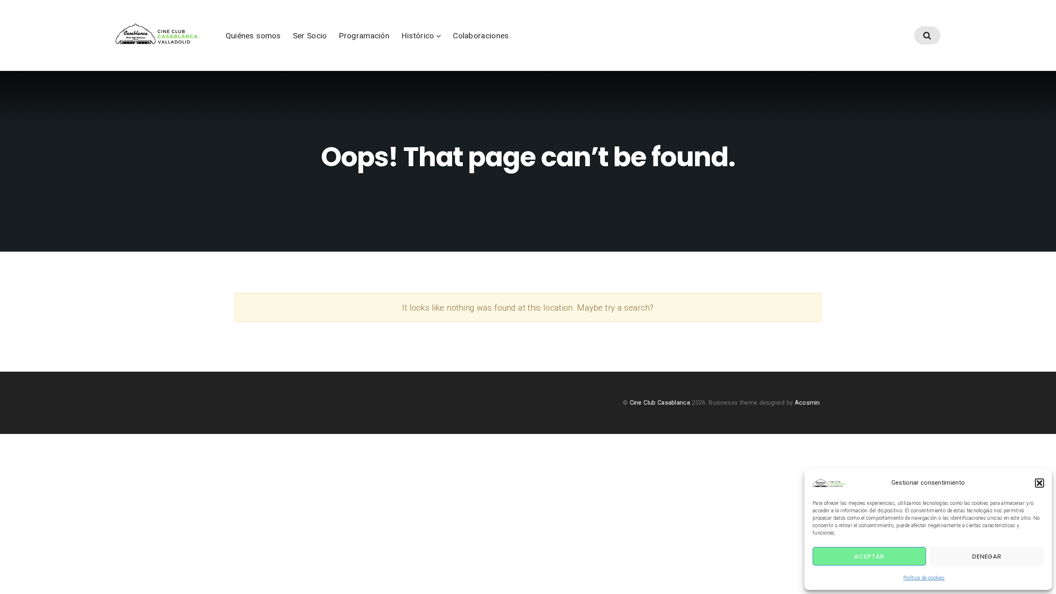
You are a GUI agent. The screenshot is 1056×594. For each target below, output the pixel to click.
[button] (1039, 483)
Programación (364, 35)
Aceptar (869, 556)
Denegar (987, 556)
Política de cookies (924, 578)
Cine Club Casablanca (660, 402)
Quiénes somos (253, 35)
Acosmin (807, 402)
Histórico (417, 35)
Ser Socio (310, 35)
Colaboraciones (481, 35)
